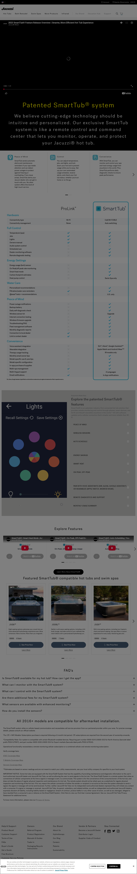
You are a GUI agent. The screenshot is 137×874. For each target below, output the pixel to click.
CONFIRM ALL (113, 866)
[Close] (133, 866)
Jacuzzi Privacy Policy (61, 870)
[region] (68, 866)
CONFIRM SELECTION (97, 866)
